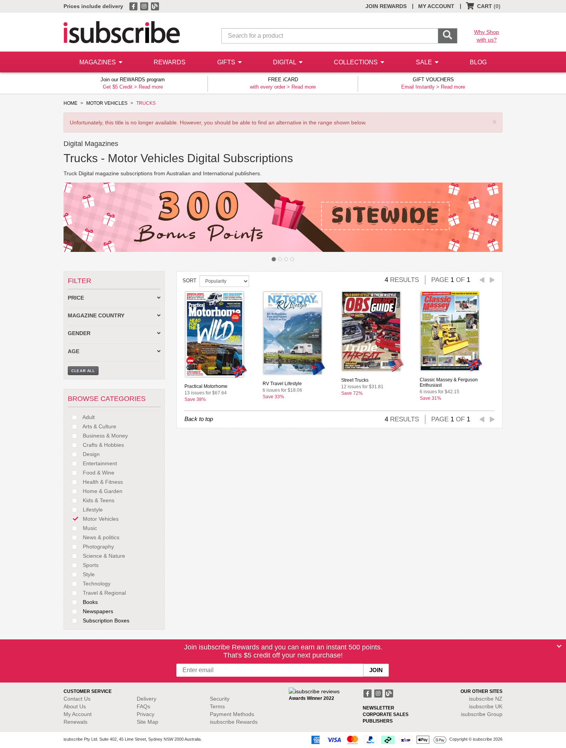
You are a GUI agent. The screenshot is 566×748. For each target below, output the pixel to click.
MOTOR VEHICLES (106, 103)
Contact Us (77, 699)
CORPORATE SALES (386, 714)
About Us (75, 706)
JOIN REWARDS (386, 6)
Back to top (198, 419)
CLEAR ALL (83, 371)
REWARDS (170, 62)
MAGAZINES (98, 62)
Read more (151, 87)
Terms (217, 706)
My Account (78, 714)
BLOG (478, 62)
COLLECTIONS (356, 62)
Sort (189, 280)
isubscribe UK (485, 706)
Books (89, 602)
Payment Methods (232, 714)
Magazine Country (96, 316)
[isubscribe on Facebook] (134, 6)
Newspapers (97, 611)
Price (76, 298)
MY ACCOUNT (436, 6)
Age (73, 351)
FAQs (143, 706)
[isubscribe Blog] (154, 6)
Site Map (147, 722)
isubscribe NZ (485, 699)
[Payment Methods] (377, 739)
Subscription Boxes (105, 620)
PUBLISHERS (378, 721)
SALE (425, 62)
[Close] (559, 646)
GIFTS (227, 62)
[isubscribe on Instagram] (144, 6)
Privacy (145, 714)
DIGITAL (285, 62)
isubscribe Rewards (234, 722)
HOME (70, 103)
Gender (79, 333)
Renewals (75, 722)
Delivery (146, 699)
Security (219, 699)
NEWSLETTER (378, 708)
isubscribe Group (481, 714)
